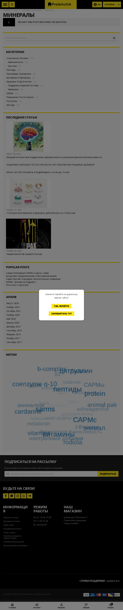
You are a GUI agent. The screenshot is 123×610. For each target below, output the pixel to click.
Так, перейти (61, 306)
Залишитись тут (61, 313)
